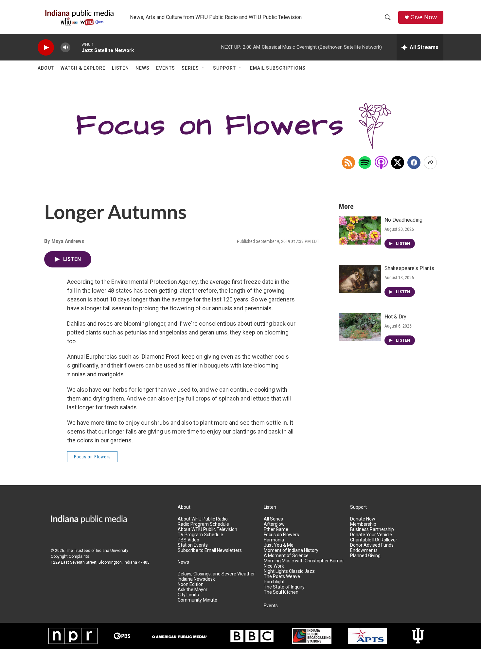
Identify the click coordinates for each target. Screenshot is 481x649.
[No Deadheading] (360, 230)
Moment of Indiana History (291, 550)
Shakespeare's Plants (409, 268)
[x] (397, 162)
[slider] (76, 47)
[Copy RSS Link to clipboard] (348, 162)
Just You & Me (279, 545)
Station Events (193, 545)
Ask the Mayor (192, 589)
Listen (120, 68)
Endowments (364, 550)
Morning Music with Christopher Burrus (304, 560)
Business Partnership (372, 529)
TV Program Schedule (200, 534)
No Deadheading (403, 220)
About (46, 68)
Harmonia (274, 540)
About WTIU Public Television (207, 529)
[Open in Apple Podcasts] (381, 162)
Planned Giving (365, 555)
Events (165, 68)
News (142, 68)
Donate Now (362, 519)
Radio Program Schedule (203, 524)
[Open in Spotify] (364, 162)
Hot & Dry (395, 317)
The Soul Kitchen (281, 592)
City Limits (188, 594)
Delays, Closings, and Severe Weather (216, 574)
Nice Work (274, 566)
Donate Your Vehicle (371, 534)
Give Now (423, 17)
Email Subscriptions (278, 68)
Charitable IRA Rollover (373, 540)
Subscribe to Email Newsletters (210, 550)
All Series (273, 519)
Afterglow (274, 524)
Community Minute (197, 600)
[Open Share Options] (430, 162)
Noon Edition (191, 584)
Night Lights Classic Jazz (289, 571)
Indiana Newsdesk (196, 579)
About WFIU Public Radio (203, 519)
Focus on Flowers (92, 456)
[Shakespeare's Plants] (360, 279)
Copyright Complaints (70, 556)
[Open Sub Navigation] (203, 68)
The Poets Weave (282, 576)
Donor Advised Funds (372, 545)
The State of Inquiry (284, 587)
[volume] (65, 47)
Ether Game (276, 529)
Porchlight (274, 581)
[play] (46, 47)
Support (224, 68)
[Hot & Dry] (360, 327)
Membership (363, 524)
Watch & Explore (83, 68)
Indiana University (112, 550)
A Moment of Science (286, 555)
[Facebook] (413, 162)
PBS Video (188, 540)
